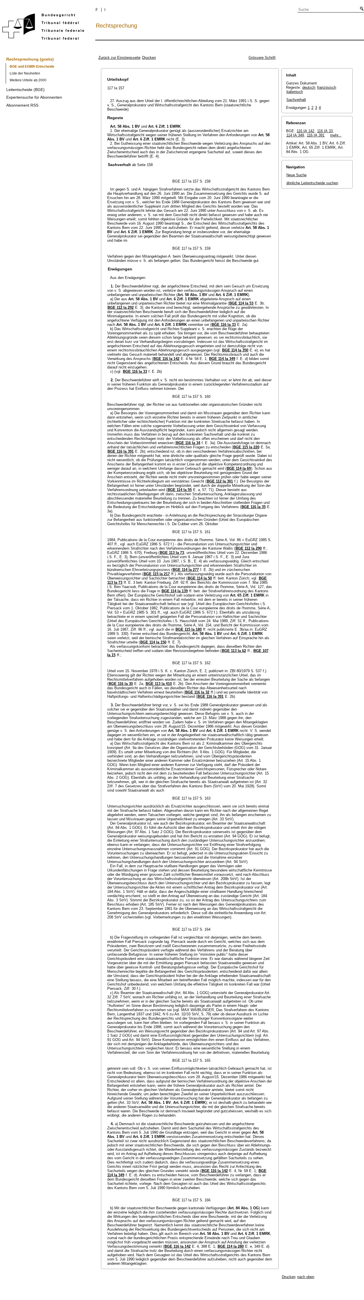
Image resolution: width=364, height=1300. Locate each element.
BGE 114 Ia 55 (179, 490)
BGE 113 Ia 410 (159, 684)
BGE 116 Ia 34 (188, 443)
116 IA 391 (315, 135)
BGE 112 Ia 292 (120, 307)
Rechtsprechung (116, 25)
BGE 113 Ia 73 (172, 552)
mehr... (336, 135)
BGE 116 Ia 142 (166, 359)
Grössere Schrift (262, 57)
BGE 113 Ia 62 (234, 651)
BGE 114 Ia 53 (241, 303)
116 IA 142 (305, 131)
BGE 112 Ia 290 (248, 548)
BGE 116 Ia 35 (253, 507)
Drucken (149, 57)
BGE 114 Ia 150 (153, 642)
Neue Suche (296, 175)
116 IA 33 (325, 131)
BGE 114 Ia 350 (235, 350)
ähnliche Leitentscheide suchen (312, 183)
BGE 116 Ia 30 (121, 684)
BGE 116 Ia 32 (197, 692)
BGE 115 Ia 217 (157, 574)
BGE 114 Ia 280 (231, 1246)
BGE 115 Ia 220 (246, 447)
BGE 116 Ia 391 (120, 451)
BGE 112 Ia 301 (220, 481)
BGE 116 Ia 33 (224, 324)
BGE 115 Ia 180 (188, 629)
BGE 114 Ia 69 (239, 468)
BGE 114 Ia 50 (200, 578)
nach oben (305, 1277)
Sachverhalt (296, 100)
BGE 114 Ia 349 (222, 359)
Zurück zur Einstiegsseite (119, 57)
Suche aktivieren (360, 9)
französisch (326, 87)
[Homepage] (43, 27)
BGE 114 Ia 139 (175, 591)
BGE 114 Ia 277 (186, 570)
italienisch (294, 92)
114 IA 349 (295, 135)
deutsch (308, 87)
